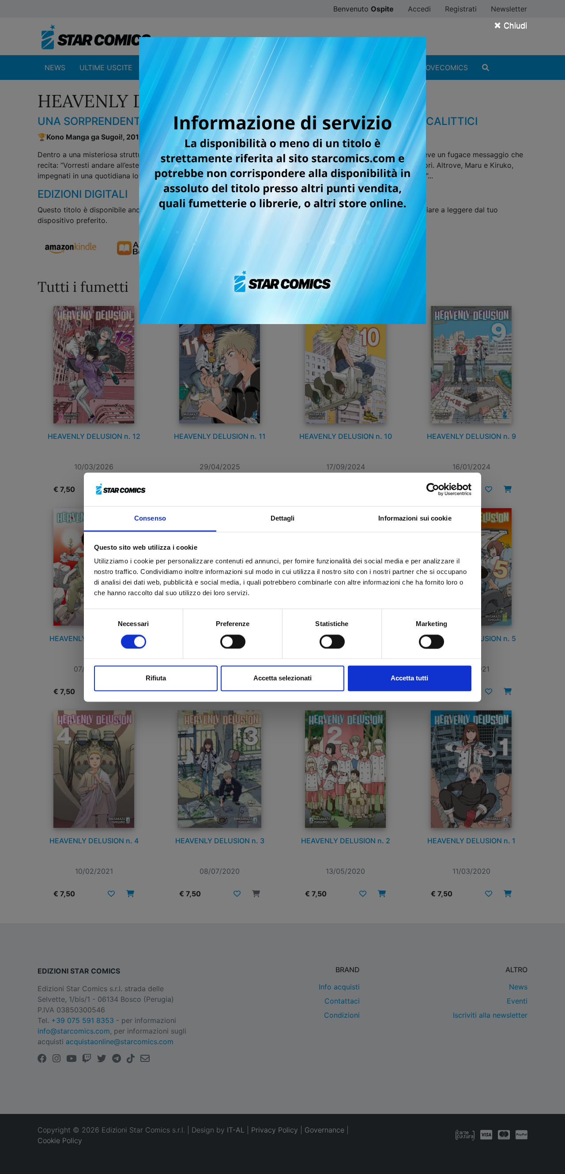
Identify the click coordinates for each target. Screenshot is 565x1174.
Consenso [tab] (150, 518)
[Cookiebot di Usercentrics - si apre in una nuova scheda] (432, 489)
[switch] (232, 641)
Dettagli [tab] (283, 518)
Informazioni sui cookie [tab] (414, 518)
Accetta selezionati (282, 678)
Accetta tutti (409, 678)
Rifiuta (156, 678)
